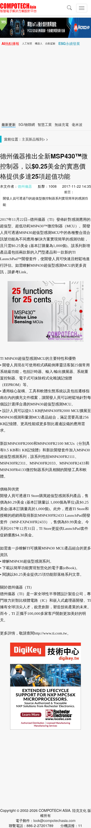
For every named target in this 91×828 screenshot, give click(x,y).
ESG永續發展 (69, 43)
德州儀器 (25, 186)
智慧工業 (45, 124)
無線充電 (62, 124)
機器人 (38, 43)
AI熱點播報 (10, 43)
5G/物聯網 (26, 124)
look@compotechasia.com (54, 820)
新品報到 (36, 139)
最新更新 (9, 124)
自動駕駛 (50, 43)
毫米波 (77, 124)
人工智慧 (27, 43)
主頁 (25, 139)
